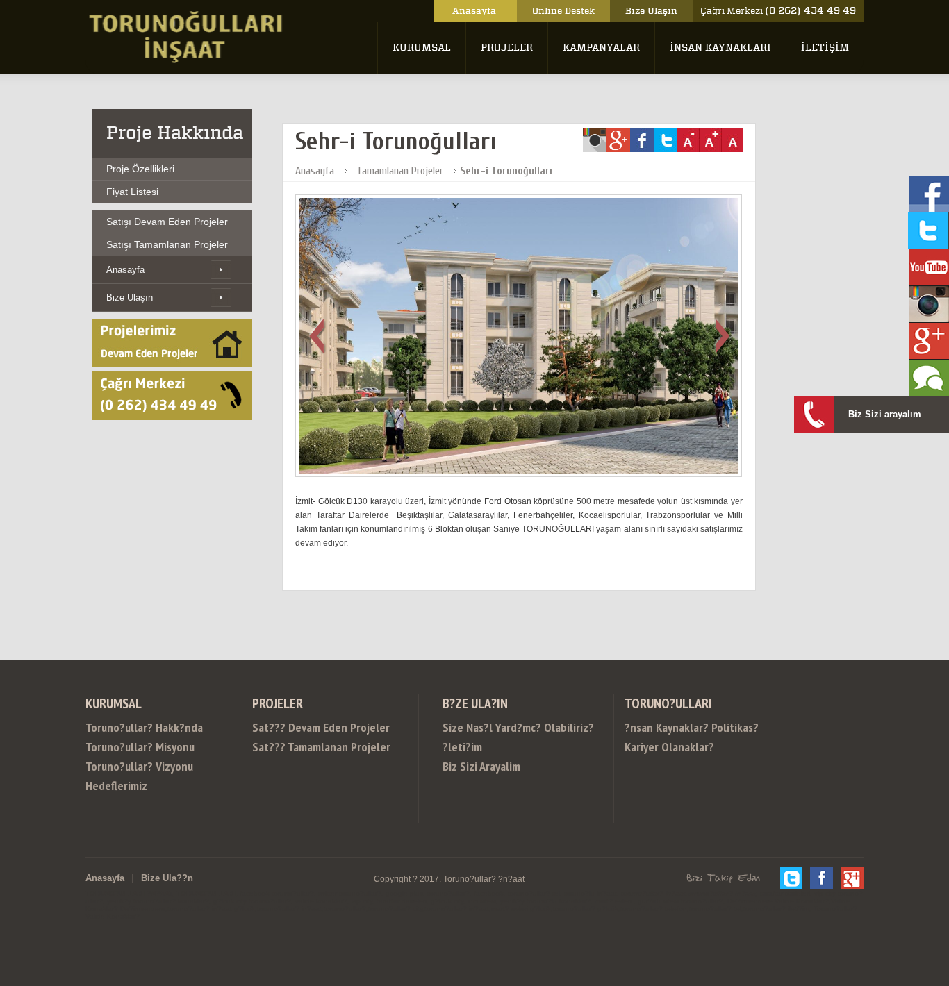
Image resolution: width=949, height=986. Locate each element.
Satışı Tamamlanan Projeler (167, 244)
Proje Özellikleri (140, 168)
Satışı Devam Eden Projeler (167, 221)
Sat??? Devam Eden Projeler (321, 727)
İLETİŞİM (825, 47)
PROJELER (507, 47)
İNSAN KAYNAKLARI (720, 47)
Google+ (852, 878)
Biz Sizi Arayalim (481, 766)
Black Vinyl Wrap (732, 700)
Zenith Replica (390, 700)
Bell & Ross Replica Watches (501, 700)
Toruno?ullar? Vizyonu (139, 766)
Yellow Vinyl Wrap (633, 713)
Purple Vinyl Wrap (458, 713)
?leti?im (462, 747)
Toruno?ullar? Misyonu (140, 747)
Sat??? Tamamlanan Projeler (321, 747)
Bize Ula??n (167, 878)
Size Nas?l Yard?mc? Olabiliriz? (528, 727)
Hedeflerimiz (116, 786)
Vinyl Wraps (829, 713)
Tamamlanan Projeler (399, 171)
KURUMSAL (422, 47)
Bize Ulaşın (651, 11)
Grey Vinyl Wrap (214, 713)
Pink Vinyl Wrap (371, 713)
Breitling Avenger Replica (288, 700)
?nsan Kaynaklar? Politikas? (692, 727)
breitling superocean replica (153, 700)
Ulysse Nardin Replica (631, 700)
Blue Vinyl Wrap (546, 713)
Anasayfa (475, 11)
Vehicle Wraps (293, 713)
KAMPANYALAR (601, 47)
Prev (322, 336)
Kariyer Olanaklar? (669, 747)
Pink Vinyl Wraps (906, 700)
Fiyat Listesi (132, 191)
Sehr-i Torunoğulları (506, 171)
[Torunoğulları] (187, 60)
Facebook (821, 878)
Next (715, 336)
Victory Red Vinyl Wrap (739, 713)
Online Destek (563, 11)
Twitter (790, 878)
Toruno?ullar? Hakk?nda (144, 727)
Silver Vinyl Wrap (128, 713)
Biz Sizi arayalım (884, 414)
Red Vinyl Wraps (819, 700)
